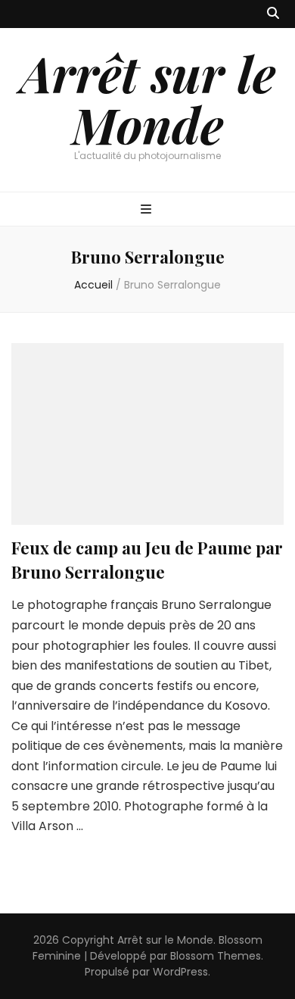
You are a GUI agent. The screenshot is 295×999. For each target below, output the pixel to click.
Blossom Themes (215, 955)
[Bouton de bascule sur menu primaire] (148, 210)
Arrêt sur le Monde (147, 98)
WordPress (180, 971)
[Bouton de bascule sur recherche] (273, 14)
